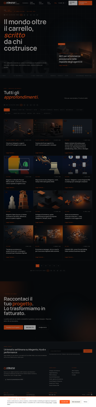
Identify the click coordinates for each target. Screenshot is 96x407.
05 (54, 265)
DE (31, 14)
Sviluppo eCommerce (54, 370)
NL (27, 14)
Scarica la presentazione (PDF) (15, 379)
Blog (56, 3)
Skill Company (17, 3)
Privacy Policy (48, 402)
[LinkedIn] (91, 394)
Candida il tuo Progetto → (13, 327)
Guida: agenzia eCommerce (56, 379)
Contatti (60, 3)
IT (21, 14)
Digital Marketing (32, 3)
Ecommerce (25, 3)
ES (37, 14)
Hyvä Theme (49, 3)
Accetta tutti (65, 401)
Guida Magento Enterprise (55, 381)
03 (46, 265)
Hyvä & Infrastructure (54, 377)
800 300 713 (72, 3)
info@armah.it (43, 327)
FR (34, 14)
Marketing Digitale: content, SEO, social (27, 113)
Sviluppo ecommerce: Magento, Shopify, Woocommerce (56, 109)
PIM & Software (41, 3)
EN (24, 14)
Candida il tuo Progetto (83, 3)
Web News (7, 113)
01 (37, 265)
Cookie (88, 394)
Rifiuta (85, 401)
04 (50, 265)
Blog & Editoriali (76, 372)
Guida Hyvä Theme (54, 383)
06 (58, 265)
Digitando (79, 109)
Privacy (83, 394)
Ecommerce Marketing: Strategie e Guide (24, 109)
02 (41, 265)
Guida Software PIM (54, 385)
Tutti (6, 109)
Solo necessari (76, 401)
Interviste (47, 113)
